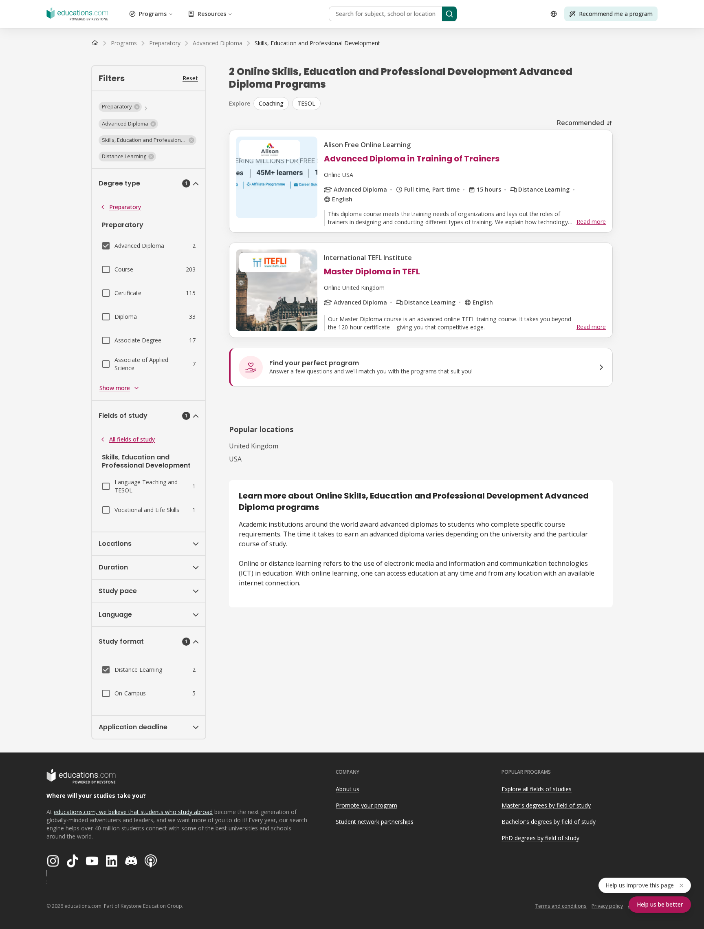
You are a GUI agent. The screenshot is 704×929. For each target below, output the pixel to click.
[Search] (449, 14)
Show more (114, 388)
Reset (190, 78)
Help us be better (660, 904)
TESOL (306, 103)
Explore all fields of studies (537, 789)
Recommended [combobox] (580, 122)
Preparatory (125, 207)
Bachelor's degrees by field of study (549, 821)
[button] (120, 107)
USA (235, 459)
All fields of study (132, 439)
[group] (433, 103)
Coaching (271, 103)
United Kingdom (253, 445)
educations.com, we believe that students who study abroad (133, 812)
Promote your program (366, 805)
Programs (153, 14)
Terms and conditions (561, 906)
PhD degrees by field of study (540, 838)
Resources (212, 14)
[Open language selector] (553, 14)
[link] (317, 43)
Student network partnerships (375, 821)
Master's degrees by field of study (546, 805)
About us (347, 789)
